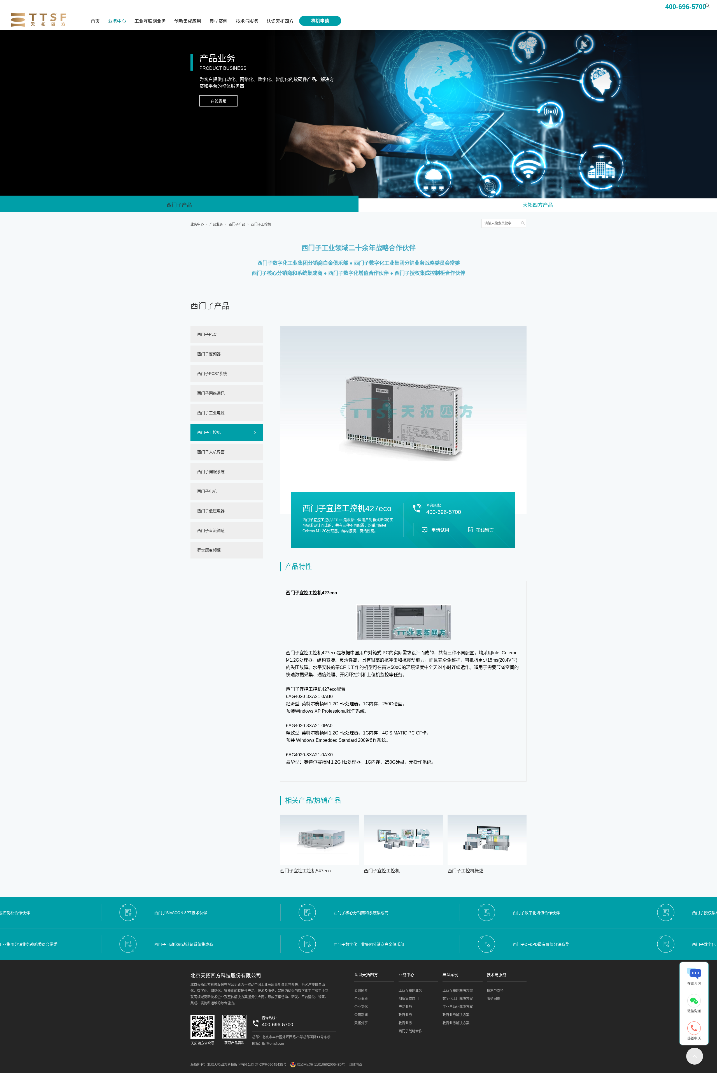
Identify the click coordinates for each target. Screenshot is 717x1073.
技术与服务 (247, 21)
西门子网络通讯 (211, 393)
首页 (95, 21)
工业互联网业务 (150, 21)
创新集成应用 (187, 21)
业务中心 (117, 21)
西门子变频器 (209, 354)
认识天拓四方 (280, 21)
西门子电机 (207, 491)
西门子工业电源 (211, 413)
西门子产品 (179, 205)
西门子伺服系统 (211, 471)
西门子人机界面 (211, 452)
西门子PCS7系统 (212, 373)
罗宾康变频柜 (209, 550)
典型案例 (218, 21)
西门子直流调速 (211, 530)
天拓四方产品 (538, 205)
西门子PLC (207, 334)
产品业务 (216, 224)
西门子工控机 (261, 224)
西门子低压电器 (211, 511)
